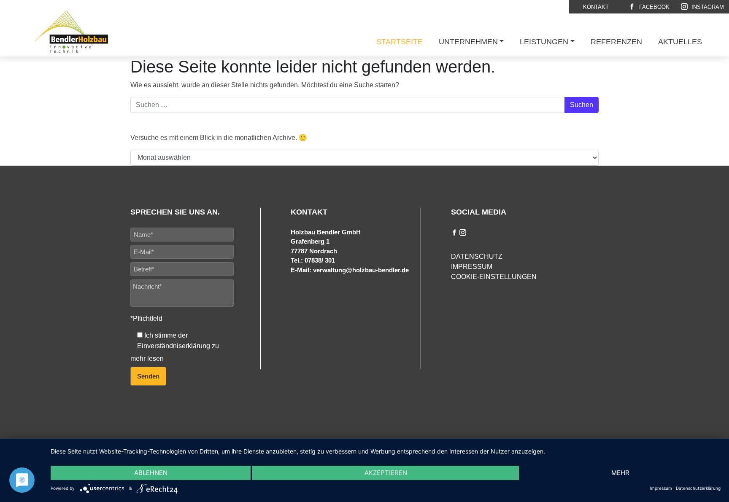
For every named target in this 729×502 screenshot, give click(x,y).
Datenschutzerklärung (698, 488)
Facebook (653, 7)
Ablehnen (150, 473)
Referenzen (616, 42)
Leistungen (544, 42)
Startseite (399, 42)
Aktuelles (680, 42)
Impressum (471, 266)
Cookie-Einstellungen (494, 276)
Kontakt (596, 7)
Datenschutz (476, 256)
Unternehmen (468, 42)
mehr (620, 473)
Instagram (707, 7)
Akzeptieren (385, 473)
